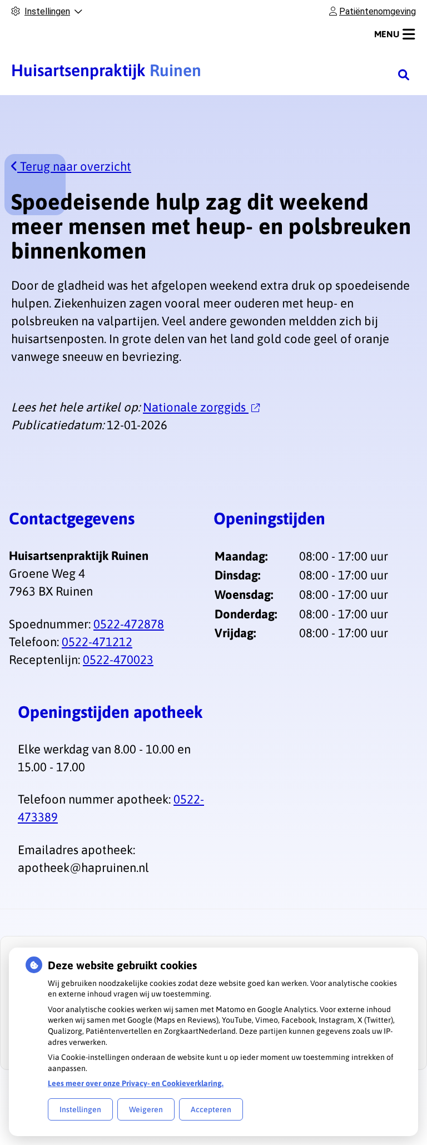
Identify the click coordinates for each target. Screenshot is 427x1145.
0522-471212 (97, 642)
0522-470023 (118, 659)
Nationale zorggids (196, 407)
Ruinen (106, 70)
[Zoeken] (403, 74)
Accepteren (211, 1109)
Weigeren (146, 1109)
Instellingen (80, 1109)
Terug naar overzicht (74, 166)
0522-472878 (128, 624)
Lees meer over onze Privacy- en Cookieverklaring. (136, 1083)
